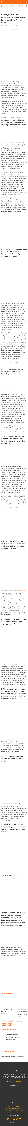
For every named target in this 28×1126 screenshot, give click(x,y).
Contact (17, 1106)
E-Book (19, 1109)
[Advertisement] (14, 45)
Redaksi (10, 1106)
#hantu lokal (10, 1021)
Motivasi (19, 6)
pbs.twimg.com (11, 872)
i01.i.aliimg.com (18, 945)
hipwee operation (16, 1081)
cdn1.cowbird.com (19, 142)
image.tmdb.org (21, 590)
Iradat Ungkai (4, 1013)
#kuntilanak (18, 1021)
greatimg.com (16, 803)
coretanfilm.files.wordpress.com (7, 739)
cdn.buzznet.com (17, 300)
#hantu (3, 1021)
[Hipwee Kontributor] (6, 1044)
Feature (3, 6)
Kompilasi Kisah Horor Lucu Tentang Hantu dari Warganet (8, 1009)
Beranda (3, 12)
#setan (10, 1024)
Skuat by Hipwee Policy (14, 1111)
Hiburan (8, 6)
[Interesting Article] (8, 1044)
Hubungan (14, 6)
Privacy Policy (11, 1109)
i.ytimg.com (17, 391)
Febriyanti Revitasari (16, 25)
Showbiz (24, 6)
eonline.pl (22, 664)
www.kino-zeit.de (12, 463)
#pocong (4, 1024)
